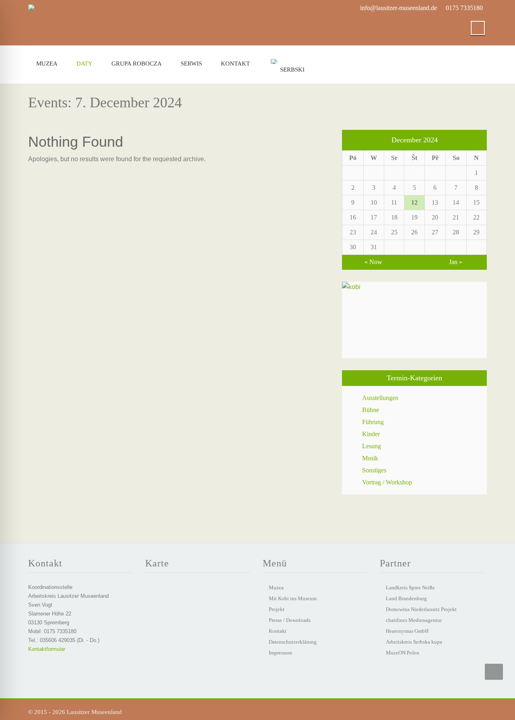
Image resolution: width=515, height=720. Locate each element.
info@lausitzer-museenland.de (398, 7)
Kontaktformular (46, 649)
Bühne (370, 409)
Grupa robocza (136, 63)
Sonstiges (374, 470)
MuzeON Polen (402, 653)
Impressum (280, 653)
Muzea (47, 63)
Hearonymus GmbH (407, 631)
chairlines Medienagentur (414, 620)
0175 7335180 (464, 7)
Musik (370, 458)
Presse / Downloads (290, 620)
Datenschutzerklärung (293, 642)
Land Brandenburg (406, 598)
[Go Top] (494, 672)
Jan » (455, 261)
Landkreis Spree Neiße (410, 588)
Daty (84, 63)
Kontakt (235, 63)
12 (414, 202)
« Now (373, 261)
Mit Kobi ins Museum (293, 598)
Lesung (371, 446)
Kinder (371, 434)
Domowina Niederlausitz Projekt (421, 609)
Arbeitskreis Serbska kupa (414, 642)
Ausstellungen (380, 397)
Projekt (276, 609)
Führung (373, 421)
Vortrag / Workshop (387, 482)
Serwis (191, 63)
